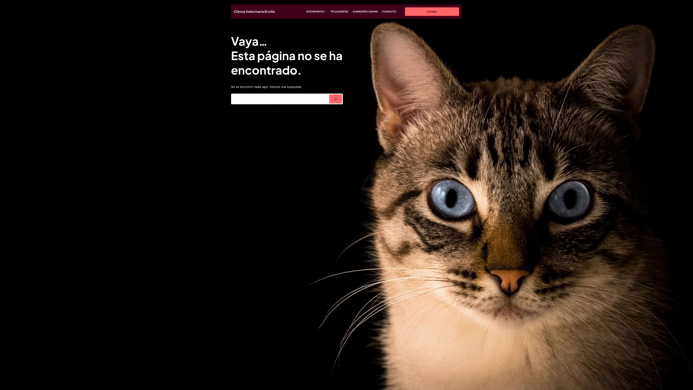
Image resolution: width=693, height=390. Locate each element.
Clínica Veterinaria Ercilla (254, 11)
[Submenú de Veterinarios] (325, 11)
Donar (432, 11)
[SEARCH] (335, 98)
